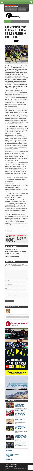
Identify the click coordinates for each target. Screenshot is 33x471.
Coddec (13, 468)
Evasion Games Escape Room (12, 454)
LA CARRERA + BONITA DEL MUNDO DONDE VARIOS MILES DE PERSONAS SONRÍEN (20, 405)
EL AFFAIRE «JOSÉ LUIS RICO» (21, 238)
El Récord (13, 464)
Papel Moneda (9, 450)
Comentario (8, 269)
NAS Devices (9, 459)
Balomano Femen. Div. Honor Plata (11, 6)
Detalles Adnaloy (9, 455)
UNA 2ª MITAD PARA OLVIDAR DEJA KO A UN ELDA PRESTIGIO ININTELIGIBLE (20, 428)
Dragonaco (8, 451)
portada (10, 231)
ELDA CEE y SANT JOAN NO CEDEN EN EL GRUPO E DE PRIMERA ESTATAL (10, 239)
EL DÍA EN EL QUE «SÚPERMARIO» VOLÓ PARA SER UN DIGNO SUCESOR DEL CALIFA (20, 412)
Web (6, 288)
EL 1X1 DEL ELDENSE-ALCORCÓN (12, 256)
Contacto (7, 464)
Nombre (7, 280)
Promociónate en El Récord (11, 466)
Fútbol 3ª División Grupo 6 (10, 5)
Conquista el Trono (10, 453)
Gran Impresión (9, 458)
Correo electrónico (9, 284)
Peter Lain (8, 456)
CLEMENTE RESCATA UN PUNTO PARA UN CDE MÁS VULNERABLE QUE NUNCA (15, 253)
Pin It (15, 42)
